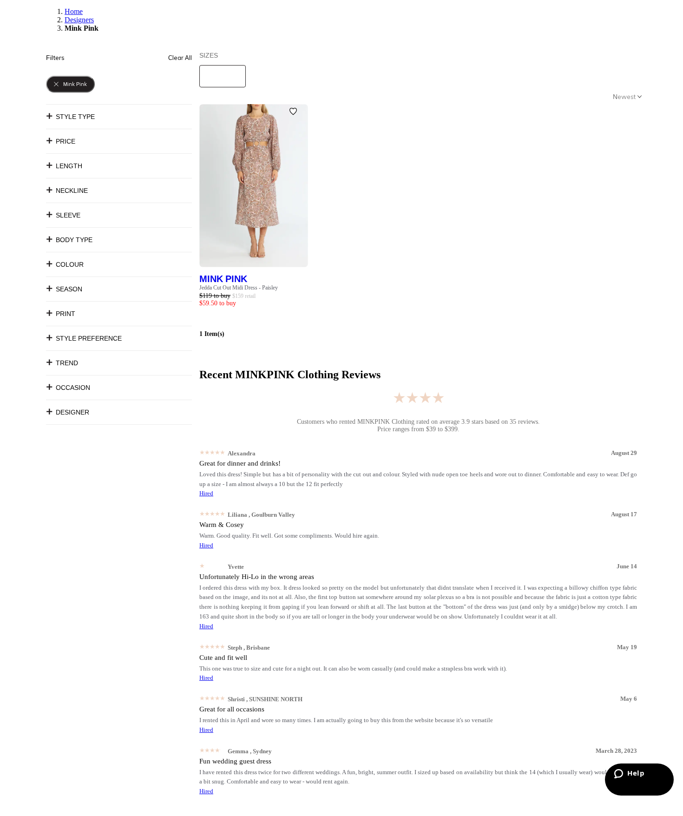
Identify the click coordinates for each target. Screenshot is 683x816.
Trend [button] (67, 363)
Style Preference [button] (89, 338)
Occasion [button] (73, 387)
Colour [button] (70, 264)
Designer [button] (72, 412)
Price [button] (65, 141)
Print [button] (65, 313)
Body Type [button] (74, 240)
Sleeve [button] (68, 215)
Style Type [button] (75, 116)
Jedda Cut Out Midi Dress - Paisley (238, 287)
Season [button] (69, 289)
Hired (206, 493)
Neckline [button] (72, 190)
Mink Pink (223, 278)
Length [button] (69, 166)
